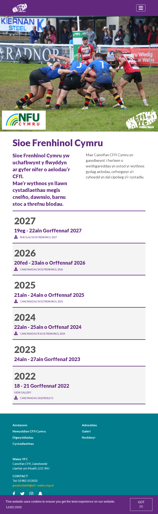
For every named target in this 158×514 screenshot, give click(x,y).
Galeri (86, 431)
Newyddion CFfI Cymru (29, 431)
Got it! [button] (141, 504)
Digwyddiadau (23, 437)
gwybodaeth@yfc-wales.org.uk (33, 485)
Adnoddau (89, 425)
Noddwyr (89, 437)
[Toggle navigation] (140, 7)
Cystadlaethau (23, 443)
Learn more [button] (14, 506)
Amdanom (20, 425)
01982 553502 (28, 480)
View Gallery (22, 392)
